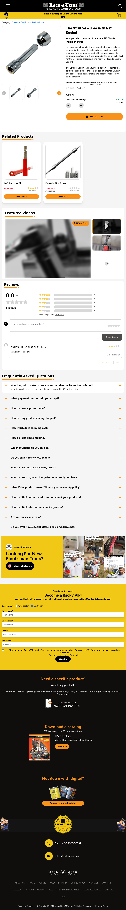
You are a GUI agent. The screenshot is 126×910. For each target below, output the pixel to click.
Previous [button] (105, 362)
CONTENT (106, 882)
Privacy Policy (101, 906)
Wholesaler (23, 606)
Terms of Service (26, 906)
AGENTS (42, 882)
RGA (51, 889)
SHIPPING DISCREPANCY (67, 889)
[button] (4, 93)
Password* (7, 640)
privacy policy (63, 655)
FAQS (63, 896)
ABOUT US (20, 882)
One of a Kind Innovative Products (28, 22)
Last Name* (7, 620)
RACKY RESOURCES (92, 889)
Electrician (38, 606)
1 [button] (111, 362)
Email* (5, 630)
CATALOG (17, 889)
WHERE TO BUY (78, 882)
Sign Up (63, 659)
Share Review (112, 337)
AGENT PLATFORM (58, 882)
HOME (32, 882)
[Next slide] (107, 264)
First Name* (7, 611)
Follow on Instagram (22, 566)
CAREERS (109, 889)
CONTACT (93, 882)
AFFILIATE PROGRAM (35, 889)
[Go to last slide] (107, 223)
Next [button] (117, 362)
